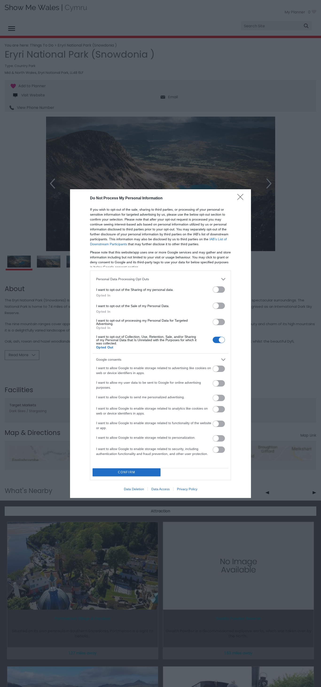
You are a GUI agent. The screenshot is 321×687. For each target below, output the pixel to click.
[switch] (219, 289)
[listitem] (160, 279)
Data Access (160, 489)
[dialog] (160, 343)
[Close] (241, 198)
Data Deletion (134, 489)
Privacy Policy (187, 489)
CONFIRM (126, 472)
